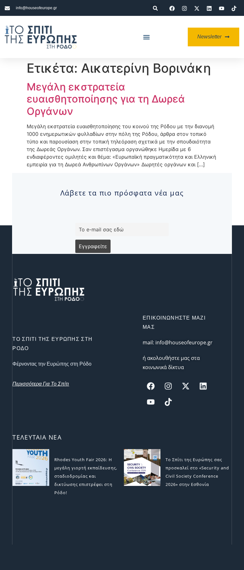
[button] (155, 8)
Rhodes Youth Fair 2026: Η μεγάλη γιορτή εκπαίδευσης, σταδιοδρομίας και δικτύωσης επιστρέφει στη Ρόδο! (85, 476)
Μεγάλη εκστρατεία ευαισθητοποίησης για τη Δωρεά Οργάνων (106, 99)
